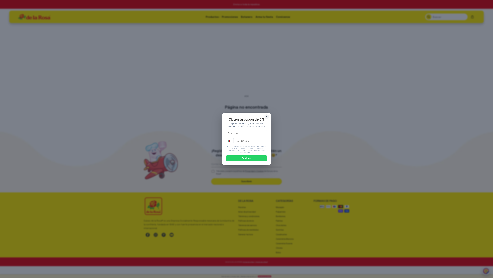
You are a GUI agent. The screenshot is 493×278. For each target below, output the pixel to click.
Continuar (246, 158)
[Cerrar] (266, 116)
